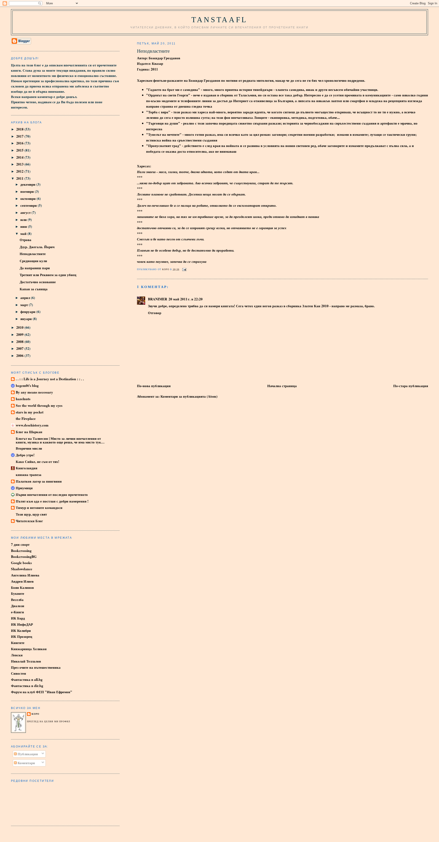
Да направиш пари (35, 267)
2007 (20, 348)
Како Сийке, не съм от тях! (37, 461)
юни (24, 226)
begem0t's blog (27, 385)
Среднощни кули (33, 260)
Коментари (26, 762)
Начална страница (282, 385)
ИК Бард (18, 618)
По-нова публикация (154, 385)
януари (26, 318)
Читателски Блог (29, 520)
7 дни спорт (20, 544)
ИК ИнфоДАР (22, 624)
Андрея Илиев (22, 581)
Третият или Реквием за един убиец (48, 274)
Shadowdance (21, 568)
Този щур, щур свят (31, 514)
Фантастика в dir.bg (27, 685)
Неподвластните (33, 253)
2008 (20, 341)
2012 (20, 171)
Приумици (24, 487)
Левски (17, 654)
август (26, 212)
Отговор (154, 312)
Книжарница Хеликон (29, 648)
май (23, 233)
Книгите (17, 642)
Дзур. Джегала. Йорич (37, 246)
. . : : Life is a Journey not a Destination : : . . (50, 378)
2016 (20, 143)
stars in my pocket (29, 412)
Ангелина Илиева (25, 575)
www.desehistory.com (32, 425)
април (25, 297)
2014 (20, 157)
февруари (28, 311)
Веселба (17, 599)
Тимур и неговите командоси (39, 507)
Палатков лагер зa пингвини (39, 481)
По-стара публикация (410, 385)
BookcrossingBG (24, 556)
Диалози (17, 605)
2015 (20, 150)
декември (28, 184)
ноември (27, 191)
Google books (21, 562)
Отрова (25, 239)
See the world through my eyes (39, 405)
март (24, 304)
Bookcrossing (21, 550)
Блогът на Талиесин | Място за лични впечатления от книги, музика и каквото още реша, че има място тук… (60, 440)
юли (24, 219)
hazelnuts (23, 398)
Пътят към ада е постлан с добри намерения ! (52, 501)
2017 (20, 136)
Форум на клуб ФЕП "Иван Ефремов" (41, 691)
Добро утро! (25, 454)
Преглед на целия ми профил (48, 721)
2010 (20, 327)
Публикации (27, 753)
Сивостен (18, 673)
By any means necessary (34, 392)
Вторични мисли (29, 448)
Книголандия (26, 467)
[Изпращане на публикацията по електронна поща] (184, 269)
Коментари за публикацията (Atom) (189, 396)
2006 (20, 355)
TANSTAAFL (219, 19)
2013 (20, 164)
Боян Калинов (22, 587)
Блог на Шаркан (29, 431)
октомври (28, 198)
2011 (20, 178)
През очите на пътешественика (36, 667)
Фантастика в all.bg (27, 679)
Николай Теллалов (26, 661)
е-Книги (17, 611)
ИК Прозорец (21, 636)
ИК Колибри (21, 630)
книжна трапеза (28, 474)
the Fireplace (26, 418)
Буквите (17, 593)
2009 (20, 334)
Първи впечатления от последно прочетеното (52, 494)
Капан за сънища (34, 288)
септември (29, 205)
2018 (20, 129)
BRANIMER (157, 298)
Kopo (35, 714)
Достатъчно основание (38, 281)
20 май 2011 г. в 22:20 (186, 298)
